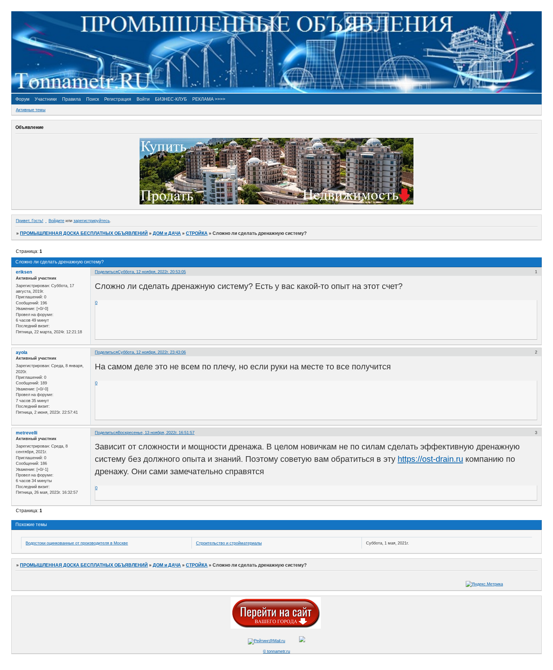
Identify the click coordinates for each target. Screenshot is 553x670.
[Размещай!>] (276, 203)
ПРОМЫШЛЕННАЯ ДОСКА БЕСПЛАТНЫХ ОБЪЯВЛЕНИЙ (84, 233)
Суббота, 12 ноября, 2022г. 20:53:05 (152, 271)
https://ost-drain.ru (430, 459)
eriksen (24, 272)
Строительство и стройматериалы (229, 543)
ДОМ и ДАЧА (167, 233)
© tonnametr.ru (276, 651)
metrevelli (26, 433)
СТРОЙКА (197, 233)
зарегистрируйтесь (91, 220)
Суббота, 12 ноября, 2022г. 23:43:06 (152, 352)
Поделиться (106, 271)
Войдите (56, 220)
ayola (21, 352)
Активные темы (31, 109)
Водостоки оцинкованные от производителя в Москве (77, 543)
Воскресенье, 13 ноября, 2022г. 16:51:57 (156, 432)
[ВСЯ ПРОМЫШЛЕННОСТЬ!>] (276, 91)
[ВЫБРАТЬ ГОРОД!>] (276, 627)
